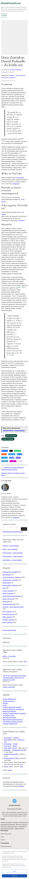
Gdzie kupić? (7, 582)
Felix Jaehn (7, 748)
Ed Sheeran (8, 744)
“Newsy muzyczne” (9, 687)
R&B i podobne (7, 617)
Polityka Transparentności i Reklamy (14, 713)
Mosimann (7, 750)
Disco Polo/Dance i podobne (12, 577)
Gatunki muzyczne (9, 701)
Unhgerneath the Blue (19, 750)
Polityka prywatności (9, 711)
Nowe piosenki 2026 (9, 630)
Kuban (6, 766)
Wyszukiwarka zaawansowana (13, 531)
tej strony (22, 220)
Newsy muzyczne (8, 599)
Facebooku (15, 517)
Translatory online (8, 715)
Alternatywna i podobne (10, 572)
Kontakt (5, 703)
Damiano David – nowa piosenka (14, 430)
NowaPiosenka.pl (11, 3)
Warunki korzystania (9, 717)
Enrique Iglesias (9, 758)
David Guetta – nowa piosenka (13, 553)
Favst (10, 766)
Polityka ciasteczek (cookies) (12, 707)
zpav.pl (10, 770)
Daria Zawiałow (11, 435)
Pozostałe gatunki (8, 614)
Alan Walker (8, 740)
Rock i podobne (8, 622)
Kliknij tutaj (15, 183)
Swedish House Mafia (11, 754)
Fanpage (21, 786)
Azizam (15, 744)
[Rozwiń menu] (4, 15)
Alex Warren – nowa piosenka (12, 560)
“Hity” (25, 661)
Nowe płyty (6, 601)
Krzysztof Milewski (16, 69)
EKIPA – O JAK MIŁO (9, 656)
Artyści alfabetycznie (9, 699)
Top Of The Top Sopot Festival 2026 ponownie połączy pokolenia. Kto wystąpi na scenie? (14, 678)
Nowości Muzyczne (9, 604)
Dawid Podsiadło (7, 439)
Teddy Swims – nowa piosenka (13, 556)
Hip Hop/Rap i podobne (10, 585)
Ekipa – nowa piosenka (10, 549)
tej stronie (20, 177)
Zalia (21, 766)
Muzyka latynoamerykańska (12, 596)
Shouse (14, 748)
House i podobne (8, 591)
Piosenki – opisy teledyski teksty (13, 607)
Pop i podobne (10, 77)
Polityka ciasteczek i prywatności (13, 709)
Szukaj (24, 529)
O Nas (5, 705)
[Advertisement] (14, 38)
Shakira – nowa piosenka (11, 546)
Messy (15, 746)
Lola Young (7, 746)
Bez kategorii (7, 574)
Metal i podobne (8, 593)
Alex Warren (8, 738)
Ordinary (16, 738)
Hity (4, 588)
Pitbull (17, 758)
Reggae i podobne (9, 619)
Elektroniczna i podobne (10, 580)
